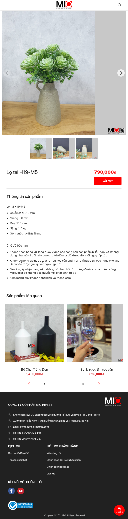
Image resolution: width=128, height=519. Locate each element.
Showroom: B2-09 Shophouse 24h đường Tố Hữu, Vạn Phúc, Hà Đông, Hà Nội (56, 414)
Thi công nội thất (17, 459)
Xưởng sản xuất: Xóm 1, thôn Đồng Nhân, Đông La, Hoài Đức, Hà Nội (50, 420)
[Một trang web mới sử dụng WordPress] (64, 4)
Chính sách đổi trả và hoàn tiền (64, 459)
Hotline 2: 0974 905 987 (27, 438)
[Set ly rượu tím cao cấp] (96, 333)
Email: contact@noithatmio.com (31, 426)
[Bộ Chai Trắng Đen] (34, 333)
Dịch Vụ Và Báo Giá (18, 453)
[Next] (121, 73)
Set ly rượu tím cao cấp (96, 369)
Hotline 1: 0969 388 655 (27, 432)
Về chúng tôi (54, 453)
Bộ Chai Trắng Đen (34, 369)
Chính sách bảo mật (58, 466)
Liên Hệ (51, 473)
